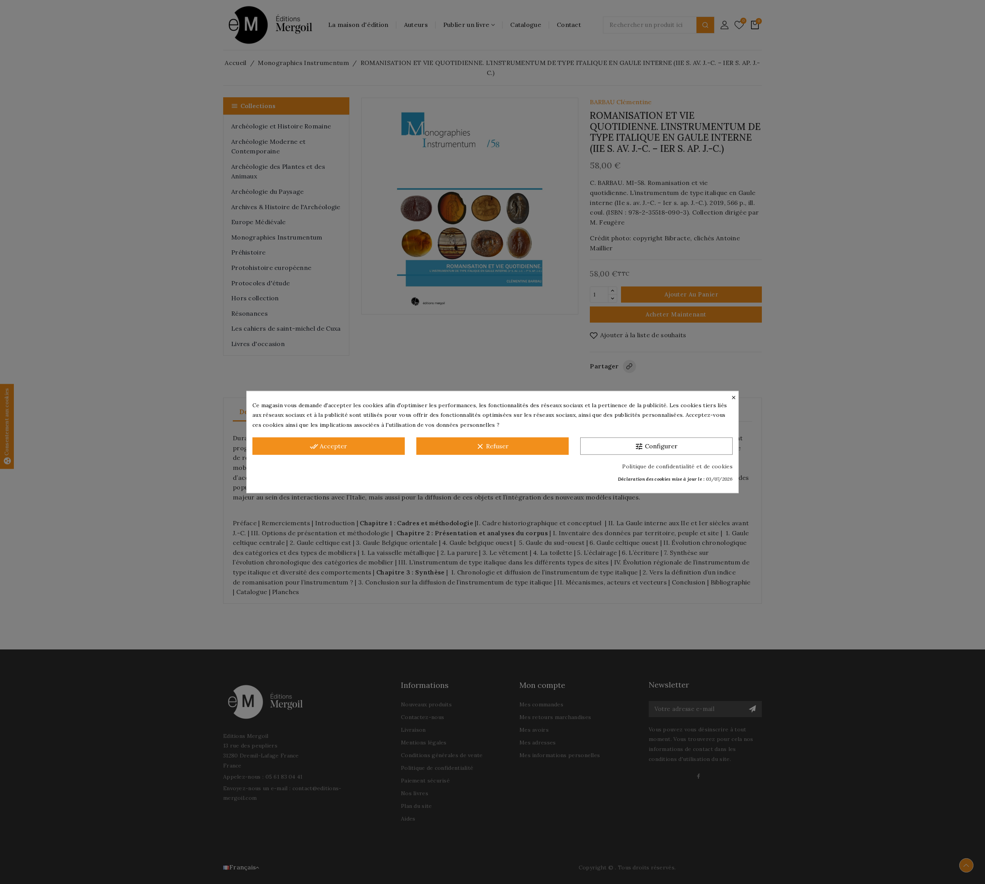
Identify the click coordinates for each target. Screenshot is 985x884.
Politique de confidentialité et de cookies (677, 466)
